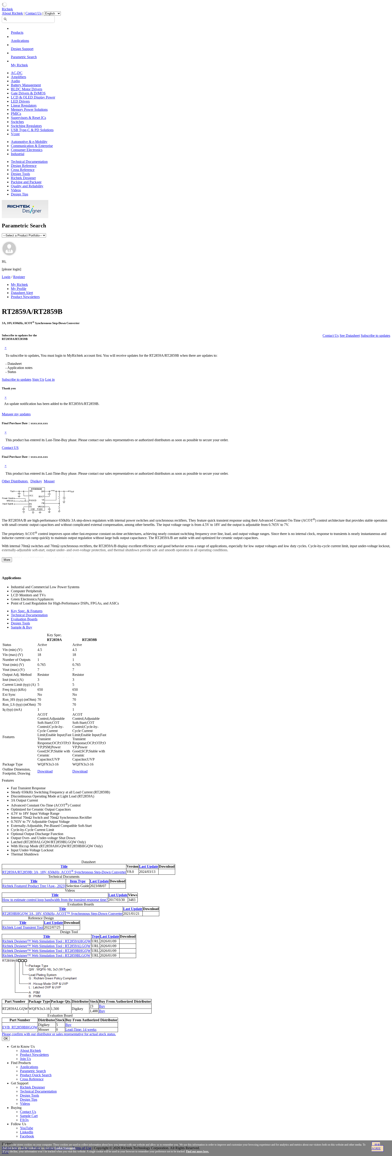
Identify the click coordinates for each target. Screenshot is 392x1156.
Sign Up (38, 379)
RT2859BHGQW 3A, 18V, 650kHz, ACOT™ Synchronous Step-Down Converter (62, 913)
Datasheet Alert (22, 293)
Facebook (27, 1136)
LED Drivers (20, 101)
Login (6, 277)
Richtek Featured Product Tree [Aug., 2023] (34, 886)
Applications (20, 41)
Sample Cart (29, 1116)
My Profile (18, 289)
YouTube (26, 1128)
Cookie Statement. (65, 1148)
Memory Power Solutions (29, 109)
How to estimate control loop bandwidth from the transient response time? (55, 900)
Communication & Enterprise (32, 146)
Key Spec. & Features (26, 611)
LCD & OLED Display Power (33, 97)
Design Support (22, 49)
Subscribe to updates (375, 335)
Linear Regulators (24, 105)
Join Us (25, 1059)
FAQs (24, 1120)
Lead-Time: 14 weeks (80, 1029)
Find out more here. (197, 1151)
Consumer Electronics (26, 150)
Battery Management (26, 85)
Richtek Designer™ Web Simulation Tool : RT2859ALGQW (46, 946)
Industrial (17, 154)
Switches (17, 122)
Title (64, 866)
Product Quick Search (35, 1075)
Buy (102, 1006)
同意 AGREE (376, 1146)
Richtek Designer (23, 178)
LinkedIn (26, 1132)
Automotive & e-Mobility (29, 142)
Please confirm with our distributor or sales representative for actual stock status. (59, 1034)
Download (45, 771)
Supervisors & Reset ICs (28, 118)
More (7, 559)
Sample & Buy (21, 627)
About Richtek (12, 13)
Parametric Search (24, 57)
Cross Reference (22, 170)
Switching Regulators (26, 126)
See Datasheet (350, 335)
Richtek (7, 9)
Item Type (78, 881)
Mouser (49, 481)
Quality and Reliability (27, 186)
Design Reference (24, 166)
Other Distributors (15, 481)
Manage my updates (16, 414)
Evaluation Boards (24, 619)
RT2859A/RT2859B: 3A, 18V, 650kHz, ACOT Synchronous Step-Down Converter (64, 872)
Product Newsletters (25, 297)
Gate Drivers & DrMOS (28, 93)
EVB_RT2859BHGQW (19, 1027)
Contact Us (33, 13)
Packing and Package (26, 182)
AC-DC (16, 73)
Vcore (15, 134)
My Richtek (19, 65)
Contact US (10, 448)
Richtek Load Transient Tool (22, 927)
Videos (16, 190)
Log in (50, 379)
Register (19, 277)
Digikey (36, 481)
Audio (15, 81)
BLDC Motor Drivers (26, 89)
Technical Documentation (29, 162)
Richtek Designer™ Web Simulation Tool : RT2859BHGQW (46, 951)
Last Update (148, 866)
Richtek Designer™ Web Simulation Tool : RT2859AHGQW (46, 941)
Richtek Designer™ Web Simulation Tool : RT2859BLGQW (46, 955)
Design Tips (19, 194)
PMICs (16, 114)
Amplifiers (18, 77)
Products (17, 32)
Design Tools (20, 174)
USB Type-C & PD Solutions (32, 130)
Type (95, 936)
